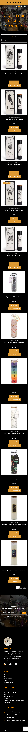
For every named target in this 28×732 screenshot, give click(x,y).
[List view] (15, 36)
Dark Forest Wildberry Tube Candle (14, 479)
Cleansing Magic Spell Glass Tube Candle (14, 570)
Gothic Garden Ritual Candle (14, 255)
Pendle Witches (8, 682)
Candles (6, 674)
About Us (6, 691)
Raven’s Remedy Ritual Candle (14, 119)
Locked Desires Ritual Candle (14, 74)
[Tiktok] (16, 664)
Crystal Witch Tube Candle (14, 297)
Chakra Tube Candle (14, 388)
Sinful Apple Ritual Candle (14, 164)
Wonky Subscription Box (11, 692)
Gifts (5, 680)
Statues (6, 676)
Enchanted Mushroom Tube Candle (14, 342)
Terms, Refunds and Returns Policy (14, 700)
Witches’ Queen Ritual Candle (14, 210)
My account (7, 702)
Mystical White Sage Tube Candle (14, 433)
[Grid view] (12, 36)
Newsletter (18, 2)
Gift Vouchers (7, 694)
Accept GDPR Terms (15, 616)
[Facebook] (5, 664)
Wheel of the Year (9, 696)
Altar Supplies (8, 678)
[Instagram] (10, 664)
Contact (6, 698)
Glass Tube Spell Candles (14, 71)
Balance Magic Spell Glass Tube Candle (14, 524)
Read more (14, 218)
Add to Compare (15, 85)
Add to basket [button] (14, 82)
